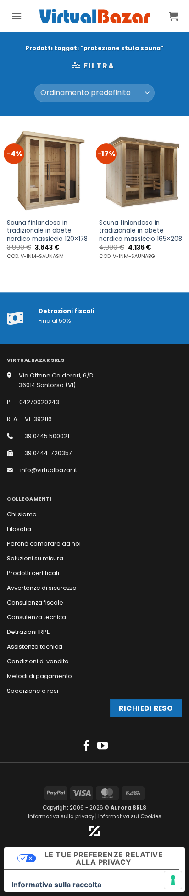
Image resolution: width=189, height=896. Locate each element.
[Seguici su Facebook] (86, 747)
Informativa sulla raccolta (56, 884)
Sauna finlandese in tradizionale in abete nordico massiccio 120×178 (47, 231)
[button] (16, 16)
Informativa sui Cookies (129, 816)
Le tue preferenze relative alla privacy (103, 858)
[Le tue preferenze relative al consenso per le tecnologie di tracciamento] (173, 880)
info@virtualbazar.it (48, 470)
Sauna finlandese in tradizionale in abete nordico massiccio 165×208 (140, 231)
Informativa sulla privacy (61, 816)
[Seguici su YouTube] (102, 747)
